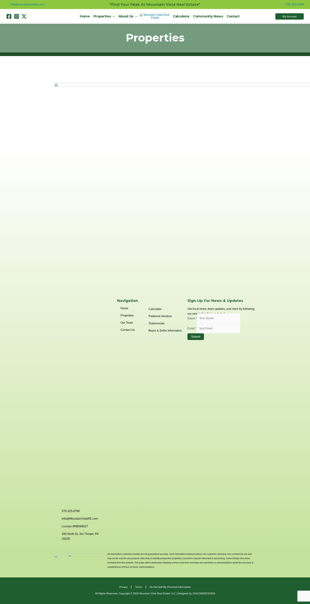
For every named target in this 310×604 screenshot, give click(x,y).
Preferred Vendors (160, 316)
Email (192, 328)
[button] (113, 16)
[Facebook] (9, 16)
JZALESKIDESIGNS (203, 593)
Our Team (127, 322)
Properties (155, 37)
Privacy (123, 587)
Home (124, 308)
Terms (138, 587)
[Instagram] (16, 16)
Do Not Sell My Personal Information (170, 587)
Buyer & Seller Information (165, 330)
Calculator (155, 309)
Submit (195, 336)
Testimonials (157, 323)
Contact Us (128, 329)
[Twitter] (24, 16)
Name (192, 318)
